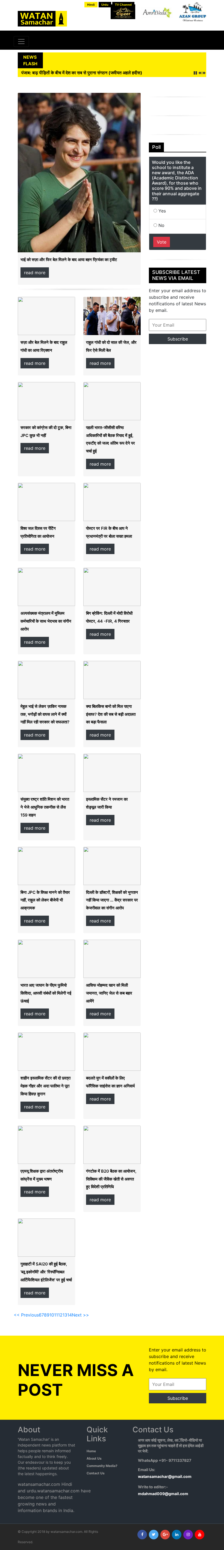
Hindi (91, 4)
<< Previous (26, 1315)
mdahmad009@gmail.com (163, 1493)
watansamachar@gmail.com (164, 1476)
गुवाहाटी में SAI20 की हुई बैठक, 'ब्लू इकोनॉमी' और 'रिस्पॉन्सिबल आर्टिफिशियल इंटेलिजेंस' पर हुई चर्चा (46, 1271)
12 (60, 1315)
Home (91, 1451)
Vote (161, 242)
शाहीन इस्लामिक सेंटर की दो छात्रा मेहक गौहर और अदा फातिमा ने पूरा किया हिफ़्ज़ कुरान (45, 1085)
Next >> (80, 1315)
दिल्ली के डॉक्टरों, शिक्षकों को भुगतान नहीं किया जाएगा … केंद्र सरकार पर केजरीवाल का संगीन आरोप (112, 900)
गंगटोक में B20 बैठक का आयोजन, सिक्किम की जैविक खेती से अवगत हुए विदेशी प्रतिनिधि (111, 1179)
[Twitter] (153, 1534)
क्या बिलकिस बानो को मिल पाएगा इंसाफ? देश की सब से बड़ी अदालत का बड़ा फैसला (110, 714)
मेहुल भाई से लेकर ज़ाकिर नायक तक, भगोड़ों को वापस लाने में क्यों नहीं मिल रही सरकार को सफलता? (44, 714)
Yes (161, 211)
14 (69, 1315)
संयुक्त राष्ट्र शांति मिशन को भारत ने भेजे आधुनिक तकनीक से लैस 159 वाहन (44, 807)
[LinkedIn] (176, 1534)
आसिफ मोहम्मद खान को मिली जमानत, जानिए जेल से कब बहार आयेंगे (109, 993)
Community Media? (102, 1466)
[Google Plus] (165, 1534)
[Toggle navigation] (21, 41)
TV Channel (123, 4)
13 (65, 1315)
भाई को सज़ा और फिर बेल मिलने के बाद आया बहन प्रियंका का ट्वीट (68, 259)
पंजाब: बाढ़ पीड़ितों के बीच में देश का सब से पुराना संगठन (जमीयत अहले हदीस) (81, 72)
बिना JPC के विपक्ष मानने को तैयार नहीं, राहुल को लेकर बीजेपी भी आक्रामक (45, 900)
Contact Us (96, 1473)
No (160, 225)
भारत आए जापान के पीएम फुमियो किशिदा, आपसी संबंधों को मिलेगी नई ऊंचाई (45, 993)
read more (34, 272)
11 (56, 1315)
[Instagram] (188, 1534)
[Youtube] (199, 1534)
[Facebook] (142, 1534)
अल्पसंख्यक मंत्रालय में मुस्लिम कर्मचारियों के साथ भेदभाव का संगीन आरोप (45, 621)
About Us (94, 1458)
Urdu (104, 4)
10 (51, 1315)
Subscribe (177, 339)
